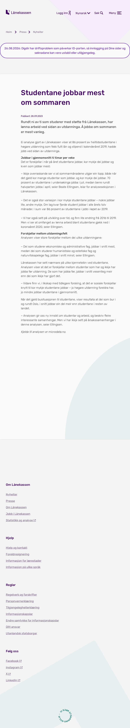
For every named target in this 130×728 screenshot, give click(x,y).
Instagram (13, 667)
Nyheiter (11, 494)
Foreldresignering (17, 554)
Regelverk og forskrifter (21, 594)
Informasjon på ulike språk (23, 567)
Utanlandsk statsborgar (21, 633)
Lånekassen (18, 12)
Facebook (12, 661)
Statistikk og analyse (19, 520)
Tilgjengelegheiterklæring (22, 607)
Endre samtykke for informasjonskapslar (32, 620)
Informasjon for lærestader (23, 560)
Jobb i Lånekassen (18, 514)
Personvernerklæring (20, 601)
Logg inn (62, 13)
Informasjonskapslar (19, 614)
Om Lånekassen (16, 507)
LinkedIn (12, 680)
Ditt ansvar (13, 627)
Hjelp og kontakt (16, 547)
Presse (10, 501)
